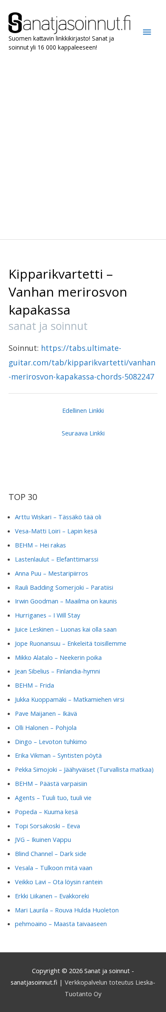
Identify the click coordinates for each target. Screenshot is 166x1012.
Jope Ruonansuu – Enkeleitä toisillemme (70, 643)
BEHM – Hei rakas (40, 545)
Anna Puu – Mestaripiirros (51, 573)
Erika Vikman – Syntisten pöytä (58, 755)
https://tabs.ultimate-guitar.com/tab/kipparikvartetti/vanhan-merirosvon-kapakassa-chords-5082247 (82, 362)
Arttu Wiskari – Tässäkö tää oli (58, 516)
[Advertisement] (83, 145)
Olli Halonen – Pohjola (46, 727)
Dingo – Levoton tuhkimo (51, 741)
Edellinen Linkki (83, 410)
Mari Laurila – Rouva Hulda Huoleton (67, 910)
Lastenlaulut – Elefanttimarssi (56, 559)
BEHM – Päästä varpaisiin (51, 783)
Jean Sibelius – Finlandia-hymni (57, 671)
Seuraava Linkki (83, 433)
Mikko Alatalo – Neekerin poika (58, 657)
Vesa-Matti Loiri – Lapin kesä (56, 531)
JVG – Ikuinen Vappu (43, 839)
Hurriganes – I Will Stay (47, 615)
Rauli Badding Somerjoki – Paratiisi (64, 587)
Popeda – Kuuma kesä (46, 811)
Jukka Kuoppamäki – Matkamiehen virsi (69, 699)
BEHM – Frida (34, 685)
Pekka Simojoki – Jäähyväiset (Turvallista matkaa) (84, 769)
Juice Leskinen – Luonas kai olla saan (66, 629)
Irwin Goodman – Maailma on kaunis (66, 601)
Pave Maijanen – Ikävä (46, 713)
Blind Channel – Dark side (50, 853)
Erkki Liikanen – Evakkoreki (52, 895)
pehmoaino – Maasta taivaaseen (61, 923)
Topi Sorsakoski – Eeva (47, 825)
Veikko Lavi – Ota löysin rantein (59, 881)
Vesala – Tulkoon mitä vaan (53, 867)
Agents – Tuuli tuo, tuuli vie (53, 797)
